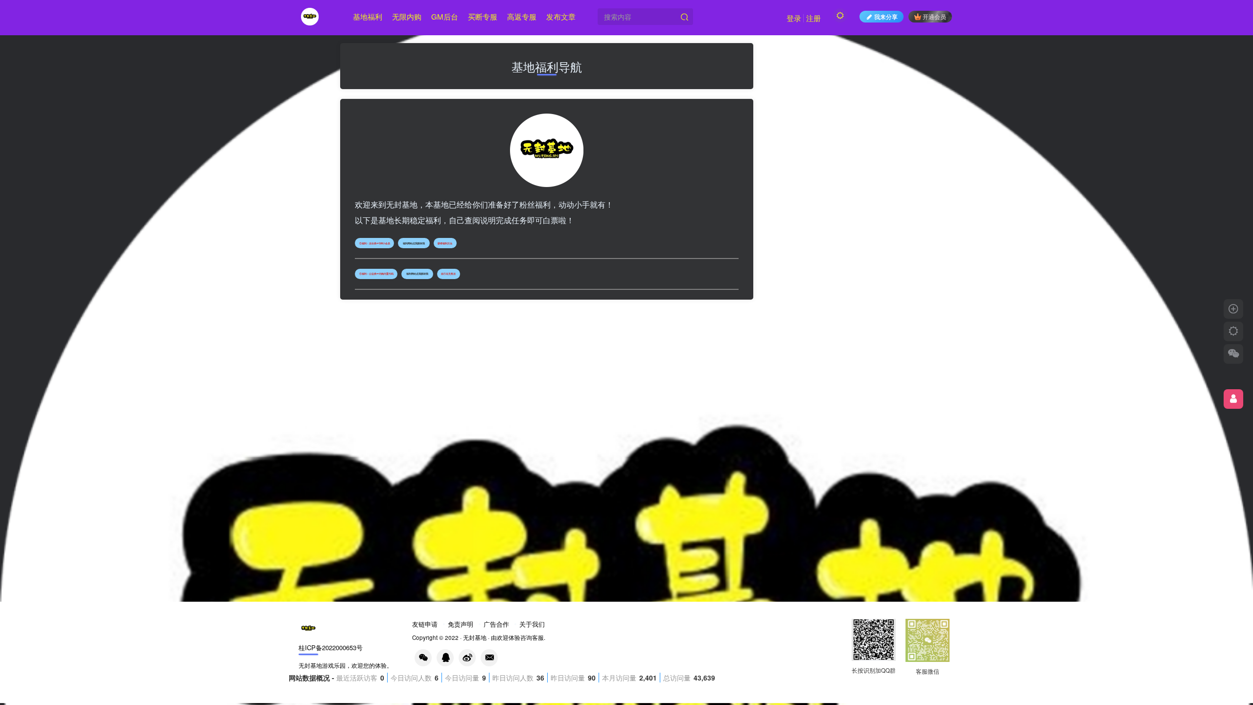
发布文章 (561, 16)
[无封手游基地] (308, 627)
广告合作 (496, 624)
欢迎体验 (508, 637)
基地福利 (367, 16)
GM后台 (444, 16)
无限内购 (406, 16)
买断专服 (482, 16)
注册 (813, 18)
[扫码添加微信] (1233, 354)
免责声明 (460, 624)
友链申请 (425, 624)
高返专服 (521, 16)
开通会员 (934, 16)
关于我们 (532, 624)
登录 (794, 18)
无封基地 (475, 637)
